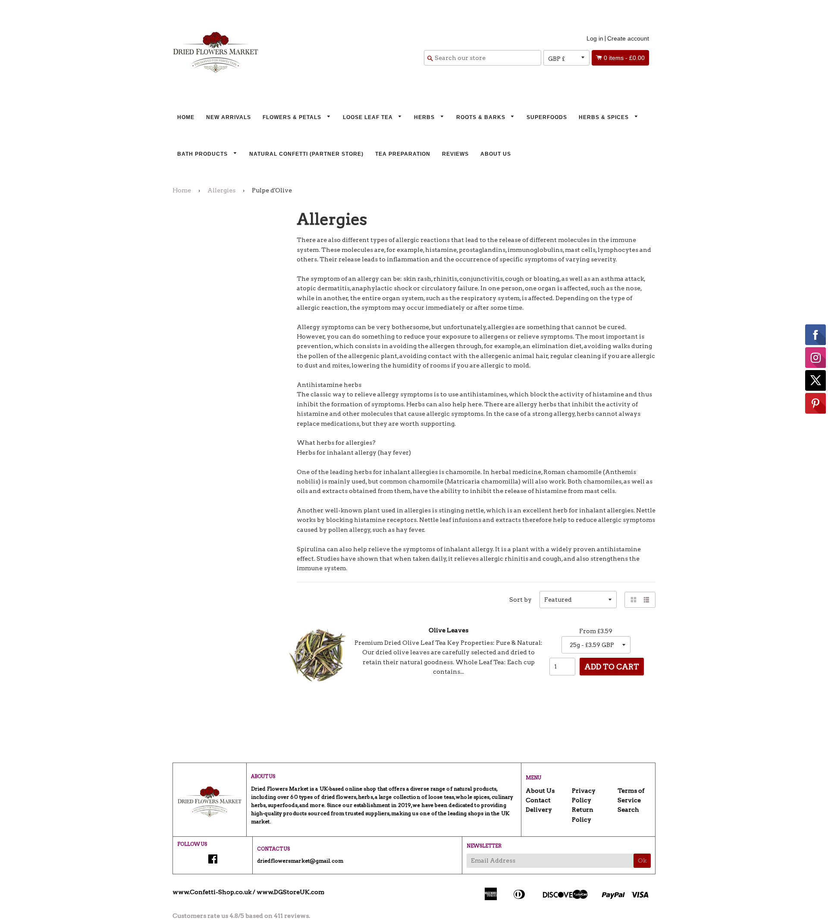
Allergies (221, 190)
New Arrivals (228, 117)
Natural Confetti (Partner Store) (306, 154)
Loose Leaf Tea (369, 117)
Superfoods (547, 117)
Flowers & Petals (293, 117)
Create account (628, 38)
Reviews (455, 154)
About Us (495, 154)
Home (185, 117)
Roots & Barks (481, 117)
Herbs (425, 117)
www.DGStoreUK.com (290, 892)
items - (624, 57)
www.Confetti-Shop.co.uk (211, 892)
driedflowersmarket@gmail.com (300, 860)
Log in (594, 38)
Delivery (539, 809)
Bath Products (203, 154)
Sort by (520, 599)
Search (628, 809)
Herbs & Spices (604, 117)
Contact (538, 800)
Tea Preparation (402, 154)
